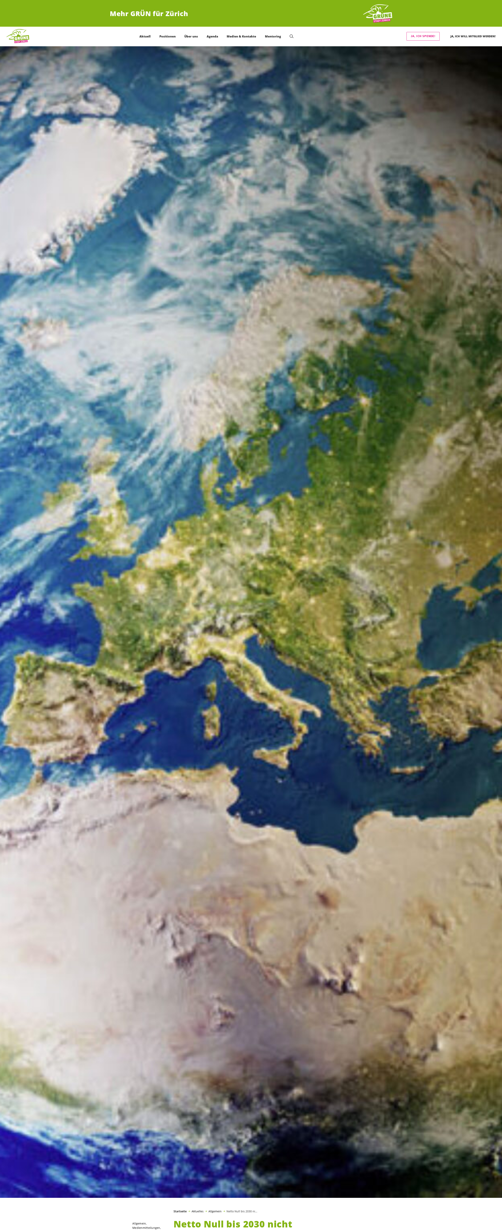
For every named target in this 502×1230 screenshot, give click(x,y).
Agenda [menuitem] (212, 36)
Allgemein (215, 1211)
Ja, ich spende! (423, 36)
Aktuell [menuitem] (145, 36)
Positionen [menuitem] (167, 36)
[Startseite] (377, 13)
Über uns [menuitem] (191, 36)
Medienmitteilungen (146, 1228)
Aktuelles (198, 1211)
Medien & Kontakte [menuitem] (241, 36)
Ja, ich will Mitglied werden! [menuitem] (473, 36)
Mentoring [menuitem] (273, 36)
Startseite (180, 1211)
